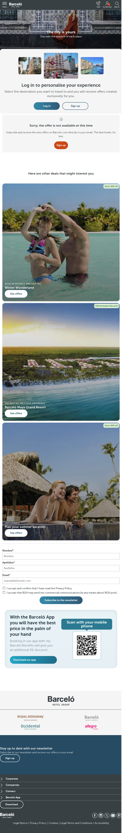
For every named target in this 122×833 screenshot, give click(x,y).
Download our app (24, 659)
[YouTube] (112, 815)
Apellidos (8, 562)
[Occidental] (30, 727)
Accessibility (102, 823)
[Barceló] (91, 718)
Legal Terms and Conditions (76, 823)
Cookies (53, 823)
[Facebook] (94, 815)
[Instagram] (100, 815)
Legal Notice (20, 823)
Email (5, 575)
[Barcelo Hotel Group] (7, 815)
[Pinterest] (119, 815)
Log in (47, 106)
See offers (16, 293)
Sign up (75, 106)
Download (11, 804)
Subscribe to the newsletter (61, 600)
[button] (4, 5)
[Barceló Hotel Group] (15, 5)
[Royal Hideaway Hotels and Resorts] (30, 718)
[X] (106, 815)
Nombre (7, 550)
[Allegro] (91, 727)
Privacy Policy (38, 823)
